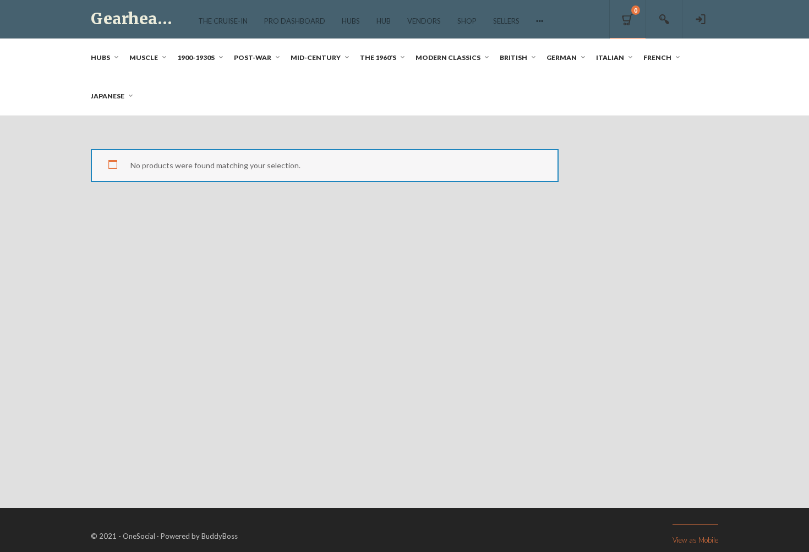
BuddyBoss (219, 536)
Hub (383, 20)
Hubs (351, 20)
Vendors (424, 20)
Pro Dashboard (294, 20)
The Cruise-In (223, 20)
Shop (467, 20)
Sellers (506, 20)
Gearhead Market (161, 19)
